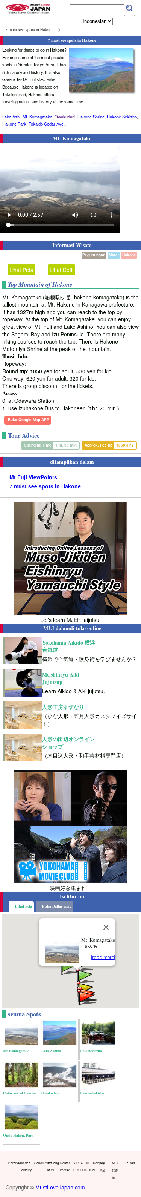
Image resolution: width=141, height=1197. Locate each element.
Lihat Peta (21, 269)
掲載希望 (102, 1166)
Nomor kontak (65, 1166)
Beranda (13, 1162)
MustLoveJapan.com (60, 1187)
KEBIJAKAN (91, 1162)
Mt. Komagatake (37, 117)
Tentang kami (52, 1166)
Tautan (130, 1162)
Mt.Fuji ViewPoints (33, 477)
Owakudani (65, 117)
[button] (68, 966)
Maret (114, 255)
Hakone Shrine (91, 117)
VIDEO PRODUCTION (78, 1166)
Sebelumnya (39, 1162)
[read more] (103, 957)
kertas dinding (26, 1166)
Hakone (129, 255)
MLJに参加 (115, 1170)
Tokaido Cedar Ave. (47, 124)
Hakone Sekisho (122, 117)
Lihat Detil (61, 269)
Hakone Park (14, 124)
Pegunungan (93, 255)
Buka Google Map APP (28, 419)
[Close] (106, 927)
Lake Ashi (11, 117)
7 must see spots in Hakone (29, 29)
